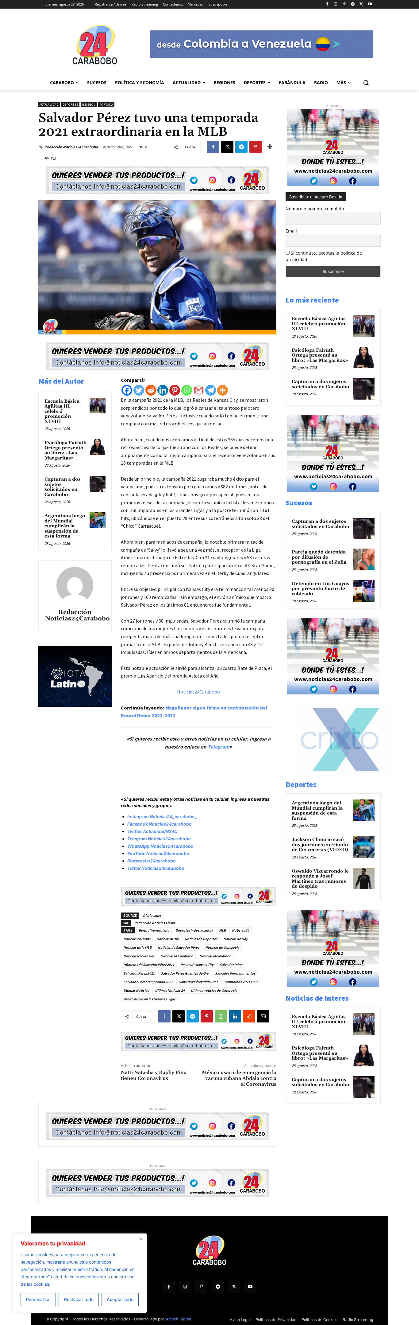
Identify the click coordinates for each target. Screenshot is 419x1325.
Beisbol (88, 105)
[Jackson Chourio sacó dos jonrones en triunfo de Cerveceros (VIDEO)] (364, 847)
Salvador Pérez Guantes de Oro (185, 973)
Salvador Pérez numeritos (235, 973)
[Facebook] (327, 4)
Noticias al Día (167, 938)
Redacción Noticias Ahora (154, 922)
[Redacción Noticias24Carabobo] (74, 585)
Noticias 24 (240, 930)
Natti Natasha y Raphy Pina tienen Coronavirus (153, 1075)
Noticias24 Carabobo (176, 956)
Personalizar (38, 1299)
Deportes (70, 105)
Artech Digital (178, 1319)
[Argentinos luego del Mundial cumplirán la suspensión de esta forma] (98, 520)
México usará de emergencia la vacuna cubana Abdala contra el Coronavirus (239, 1078)
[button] (366, 82)
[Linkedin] (162, 390)
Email (291, 231)
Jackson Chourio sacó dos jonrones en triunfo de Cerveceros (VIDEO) (320, 845)
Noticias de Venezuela (222, 947)
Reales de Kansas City (196, 964)
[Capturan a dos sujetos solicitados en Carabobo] (98, 484)
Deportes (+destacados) (194, 930)
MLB (222, 930)
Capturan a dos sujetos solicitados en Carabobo (62, 487)
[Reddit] (150, 390)
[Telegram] (352, 4)
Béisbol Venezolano (154, 930)
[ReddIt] (249, 1016)
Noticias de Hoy (235, 938)
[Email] (263, 1016)
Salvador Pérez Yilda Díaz (198, 981)
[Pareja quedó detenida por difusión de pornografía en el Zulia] (364, 559)
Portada (106, 105)
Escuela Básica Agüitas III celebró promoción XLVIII (61, 411)
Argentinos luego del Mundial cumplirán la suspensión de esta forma (64, 526)
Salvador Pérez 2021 (139, 973)
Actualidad (49, 105)
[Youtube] (369, 4)
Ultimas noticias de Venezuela (214, 990)
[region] (79, 1273)
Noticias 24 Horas (136, 938)
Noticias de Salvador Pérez (178, 947)
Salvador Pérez (231, 964)
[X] (361, 4)
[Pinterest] (344, 4)
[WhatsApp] (221, 1016)
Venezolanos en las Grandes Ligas (149, 999)
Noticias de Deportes (201, 938)
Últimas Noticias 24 (170, 990)
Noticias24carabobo (215, 956)
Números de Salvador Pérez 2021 (148, 964)
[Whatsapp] (186, 390)
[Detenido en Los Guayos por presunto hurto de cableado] (364, 591)
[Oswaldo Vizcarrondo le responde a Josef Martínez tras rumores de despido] (364, 878)
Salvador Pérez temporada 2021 (148, 981)
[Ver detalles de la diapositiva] (346, 775)
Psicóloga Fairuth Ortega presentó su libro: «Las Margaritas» (65, 450)
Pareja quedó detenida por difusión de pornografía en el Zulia (319, 557)
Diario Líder (152, 915)
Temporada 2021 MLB (240, 981)
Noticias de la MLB (137, 947)
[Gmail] (198, 390)
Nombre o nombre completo (315, 209)
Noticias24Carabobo (198, 692)
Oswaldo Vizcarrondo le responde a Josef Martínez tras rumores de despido (320, 878)
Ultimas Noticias (136, 990)
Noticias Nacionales (138, 956)
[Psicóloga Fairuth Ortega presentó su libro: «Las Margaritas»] (98, 447)
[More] (269, 147)
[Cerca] (140, 1238)
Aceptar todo (120, 1299)
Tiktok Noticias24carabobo (155, 868)
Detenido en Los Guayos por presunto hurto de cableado (320, 589)
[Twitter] (138, 390)
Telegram (218, 747)
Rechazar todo (79, 1299)
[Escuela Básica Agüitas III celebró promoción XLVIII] (98, 406)
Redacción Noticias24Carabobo (71, 147)
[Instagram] (335, 4)
